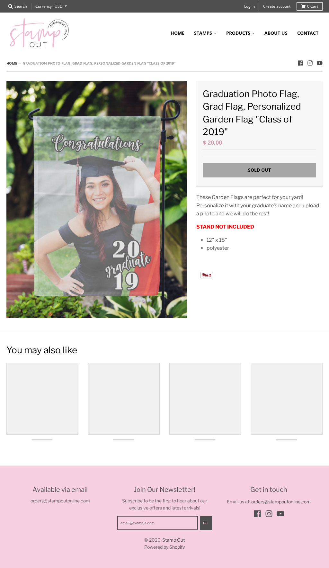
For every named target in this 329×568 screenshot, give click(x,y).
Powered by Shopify (164, 547)
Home (11, 63)
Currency (43, 6)
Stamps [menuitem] (203, 33)
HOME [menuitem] (177, 33)
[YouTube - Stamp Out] (320, 63)
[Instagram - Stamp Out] (310, 63)
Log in (249, 6)
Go (206, 522)
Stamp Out (173, 540)
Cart (312, 6)
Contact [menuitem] (307, 33)
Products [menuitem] (238, 33)
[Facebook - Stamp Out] (300, 63)
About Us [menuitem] (276, 33)
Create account (276, 6)
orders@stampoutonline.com (281, 501)
